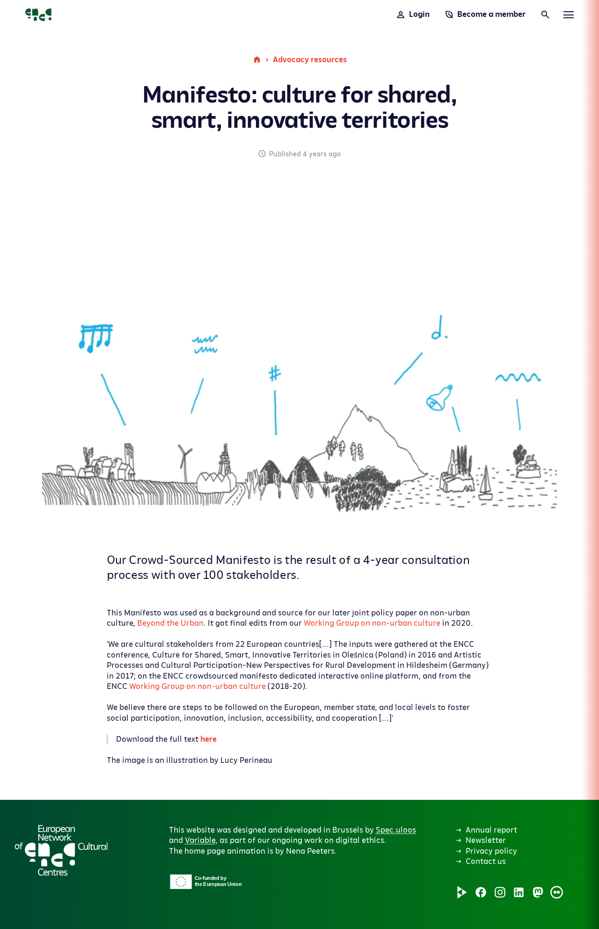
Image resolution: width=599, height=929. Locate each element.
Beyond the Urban (170, 623)
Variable (200, 840)
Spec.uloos (396, 830)
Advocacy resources (310, 60)
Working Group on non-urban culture (372, 623)
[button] (266, 794)
